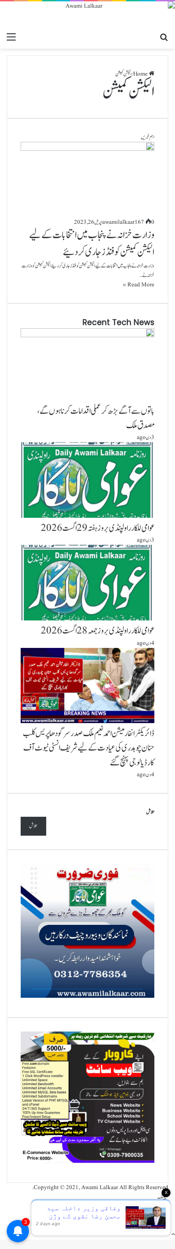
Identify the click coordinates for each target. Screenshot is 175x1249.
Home (141, 74)
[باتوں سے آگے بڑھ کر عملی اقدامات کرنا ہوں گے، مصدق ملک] (87, 335)
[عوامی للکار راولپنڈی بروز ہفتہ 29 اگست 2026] (87, 516)
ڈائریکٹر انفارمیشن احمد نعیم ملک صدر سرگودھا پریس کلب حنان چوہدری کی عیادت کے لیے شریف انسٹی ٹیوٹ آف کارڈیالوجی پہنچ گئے (88, 747)
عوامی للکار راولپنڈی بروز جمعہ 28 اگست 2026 (97, 631)
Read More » (138, 285)
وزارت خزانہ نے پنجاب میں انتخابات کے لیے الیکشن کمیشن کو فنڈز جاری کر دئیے (91, 243)
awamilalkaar (118, 222)
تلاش (150, 812)
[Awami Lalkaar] (87, 14)
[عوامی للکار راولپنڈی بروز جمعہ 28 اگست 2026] (87, 619)
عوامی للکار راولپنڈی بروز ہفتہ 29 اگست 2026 (97, 528)
